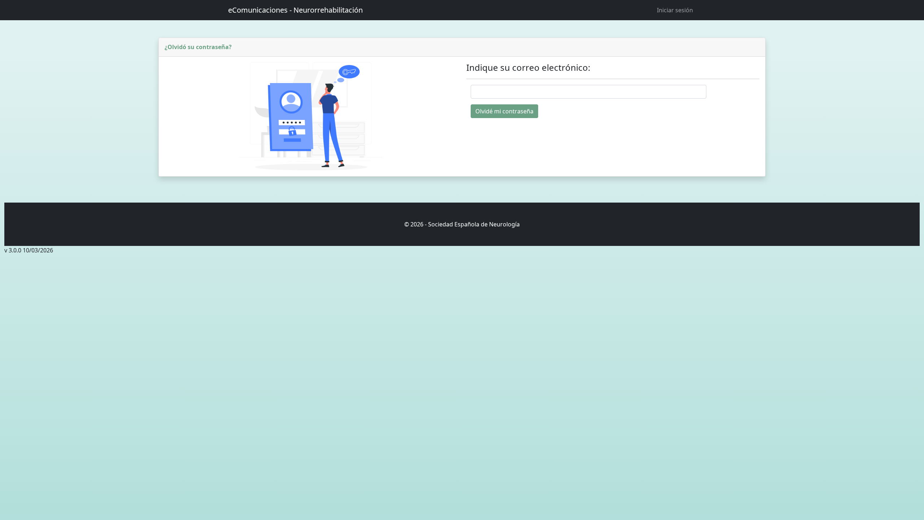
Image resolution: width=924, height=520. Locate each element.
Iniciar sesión (675, 10)
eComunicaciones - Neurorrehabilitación (295, 10)
